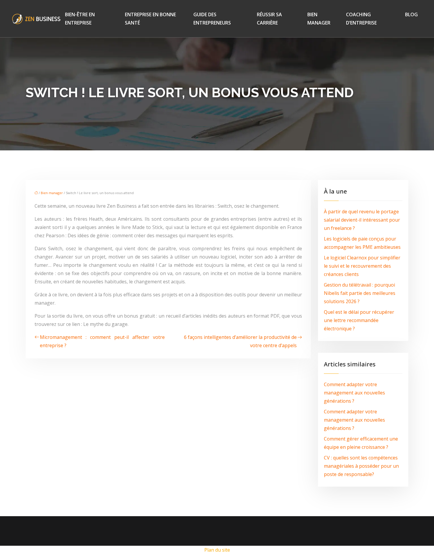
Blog (411, 14)
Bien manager (318, 18)
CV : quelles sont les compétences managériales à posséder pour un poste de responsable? (361, 465)
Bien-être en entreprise (80, 18)
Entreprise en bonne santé (150, 18)
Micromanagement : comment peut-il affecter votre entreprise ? (102, 341)
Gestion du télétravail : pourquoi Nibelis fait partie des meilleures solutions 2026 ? (359, 293)
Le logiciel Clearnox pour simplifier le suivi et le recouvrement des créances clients (362, 265)
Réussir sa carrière (269, 18)
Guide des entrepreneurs (212, 18)
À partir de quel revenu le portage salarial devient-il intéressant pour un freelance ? (362, 219)
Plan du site (217, 550)
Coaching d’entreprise (361, 18)
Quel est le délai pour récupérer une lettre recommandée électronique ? (359, 320)
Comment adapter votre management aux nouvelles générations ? (354, 392)
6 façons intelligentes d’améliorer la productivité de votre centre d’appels (240, 341)
